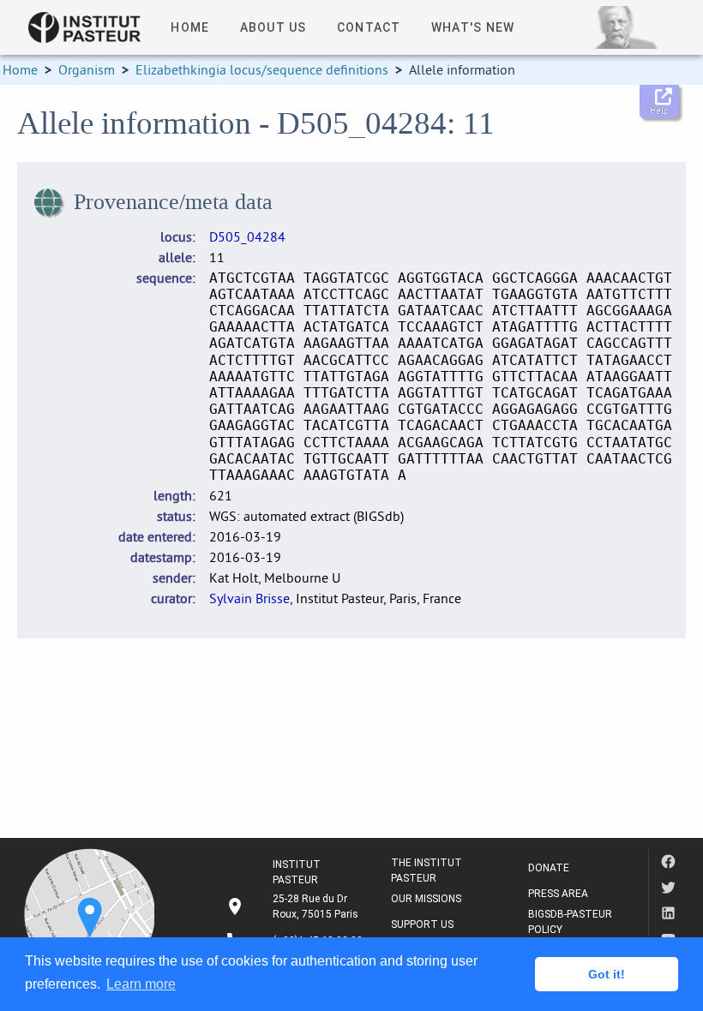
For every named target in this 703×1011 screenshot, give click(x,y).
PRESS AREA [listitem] (558, 894)
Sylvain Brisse (249, 598)
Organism (86, 69)
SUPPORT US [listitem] (422, 924)
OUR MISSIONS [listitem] (426, 899)
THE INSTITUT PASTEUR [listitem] (426, 870)
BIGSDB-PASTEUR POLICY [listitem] (570, 922)
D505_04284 (247, 236)
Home (20, 69)
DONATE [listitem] (548, 868)
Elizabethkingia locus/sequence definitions (261, 69)
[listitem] (294, 906)
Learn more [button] (141, 984)
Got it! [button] (606, 974)
